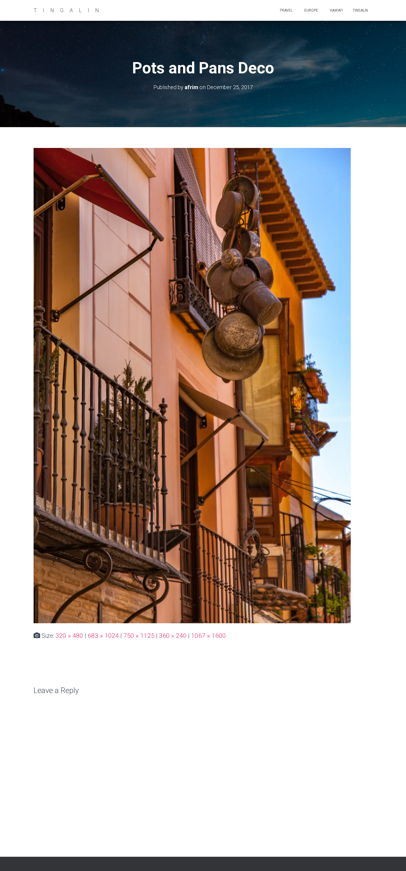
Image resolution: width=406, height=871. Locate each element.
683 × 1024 (103, 635)
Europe (310, 10)
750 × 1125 (139, 635)
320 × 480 (69, 635)
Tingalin (360, 10)
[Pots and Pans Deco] (192, 385)
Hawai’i (336, 10)
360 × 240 (173, 635)
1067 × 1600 (208, 635)
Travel (285, 10)
